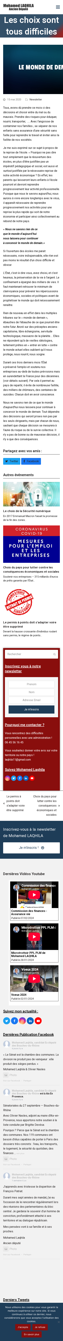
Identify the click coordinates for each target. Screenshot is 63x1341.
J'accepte (23, 1327)
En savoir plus (31, 1334)
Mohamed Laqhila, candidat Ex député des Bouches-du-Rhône (34, 1044)
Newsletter (36, 99)
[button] (58, 7)
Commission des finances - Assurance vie (29, 912)
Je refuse (40, 1327)
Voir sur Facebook (11, 1081)
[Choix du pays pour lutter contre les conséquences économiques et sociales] (31, 544)
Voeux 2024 (18, 994)
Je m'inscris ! (28, 848)
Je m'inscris (31, 709)
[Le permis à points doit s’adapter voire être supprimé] (19, 601)
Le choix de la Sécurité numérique (27, 511)
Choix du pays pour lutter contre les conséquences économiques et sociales (43, 805)
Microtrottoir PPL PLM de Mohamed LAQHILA (28, 954)
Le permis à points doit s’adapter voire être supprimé (14, 803)
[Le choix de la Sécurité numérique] (31, 494)
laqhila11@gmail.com (18, 759)
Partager (27, 1081)
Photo (13, 1075)
